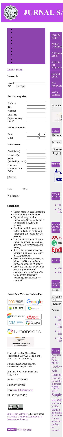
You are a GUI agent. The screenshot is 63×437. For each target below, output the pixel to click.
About (15, 32)
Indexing (16, 60)
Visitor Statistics (56, 93)
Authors (12, 103)
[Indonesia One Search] (34, 310)
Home (15, 30)
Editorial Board (56, 75)
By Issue (60, 318)
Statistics (16, 51)
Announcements (18, 49)
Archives (16, 46)
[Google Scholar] (34, 304)
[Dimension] (24, 335)
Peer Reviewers (57, 84)
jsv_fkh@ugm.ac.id (23, 390)
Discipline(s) (14, 151)
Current (16, 43)
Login (15, 35)
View (60, 268)
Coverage (12, 165)
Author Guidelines (57, 45)
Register (16, 38)
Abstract (12, 111)
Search (15, 41)
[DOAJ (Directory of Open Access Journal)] (16, 304)
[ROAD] (33, 319)
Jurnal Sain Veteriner (17, 414)
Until (10, 137)
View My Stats (24, 429)
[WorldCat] (33, 325)
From (10, 134)
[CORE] (16, 325)
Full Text (12, 114)
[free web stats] (12, 429)
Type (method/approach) (17, 160)
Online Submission (20, 54)
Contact (16, 62)
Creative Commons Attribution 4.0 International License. (24, 418)
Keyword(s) (13, 155)
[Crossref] (16, 319)
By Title (60, 332)
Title (10, 107)
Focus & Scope (56, 36)
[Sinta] (20, 345)
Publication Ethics (57, 54)
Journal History (18, 57)
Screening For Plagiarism (57, 65)
